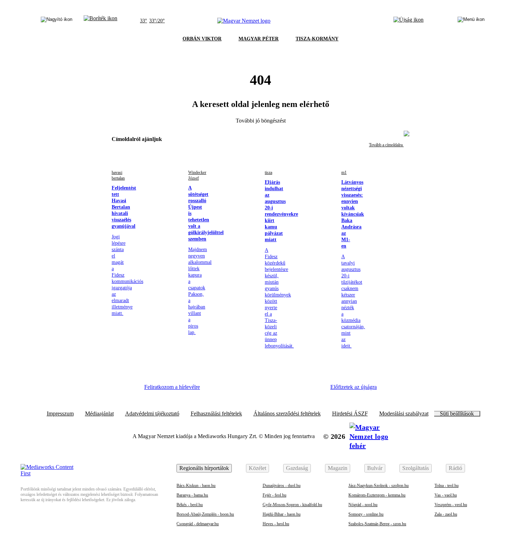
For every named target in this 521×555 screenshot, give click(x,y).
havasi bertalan (118, 175)
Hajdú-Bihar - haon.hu (282, 514)
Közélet (257, 468)
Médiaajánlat (99, 414)
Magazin (337, 468)
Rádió (455, 468)
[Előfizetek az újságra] (408, 21)
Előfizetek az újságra (353, 387)
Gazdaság (297, 468)
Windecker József (197, 175)
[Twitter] (255, 389)
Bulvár (374, 468)
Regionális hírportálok (204, 468)
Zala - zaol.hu (446, 514)
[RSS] (313, 389)
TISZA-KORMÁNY (317, 38)
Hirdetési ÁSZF (350, 414)
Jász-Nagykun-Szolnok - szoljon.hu (378, 485)
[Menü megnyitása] (471, 21)
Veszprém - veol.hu (451, 504)
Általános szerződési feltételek (287, 414)
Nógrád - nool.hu (362, 504)
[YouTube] (294, 389)
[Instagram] (236, 389)
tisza (268, 172)
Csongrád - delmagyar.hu (198, 523)
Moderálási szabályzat (403, 414)
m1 (344, 172)
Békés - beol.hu (190, 504)
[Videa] (274, 389)
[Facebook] (216, 389)
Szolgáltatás (415, 468)
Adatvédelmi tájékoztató (152, 414)
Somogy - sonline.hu (365, 514)
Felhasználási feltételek (216, 414)
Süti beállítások (457, 414)
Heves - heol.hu (276, 523)
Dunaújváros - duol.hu (282, 485)
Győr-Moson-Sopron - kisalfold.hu (292, 504)
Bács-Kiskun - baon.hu (196, 485)
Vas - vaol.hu (446, 495)
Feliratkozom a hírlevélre (172, 387)
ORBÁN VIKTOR (202, 38)
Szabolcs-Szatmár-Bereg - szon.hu (377, 523)
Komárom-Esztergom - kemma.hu (376, 495)
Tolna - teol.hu (447, 485)
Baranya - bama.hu (192, 495)
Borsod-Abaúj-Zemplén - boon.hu (205, 514)
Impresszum (60, 414)
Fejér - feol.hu (274, 495)
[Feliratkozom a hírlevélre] (100, 21)
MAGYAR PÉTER (259, 38)
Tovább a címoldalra (386, 144)
